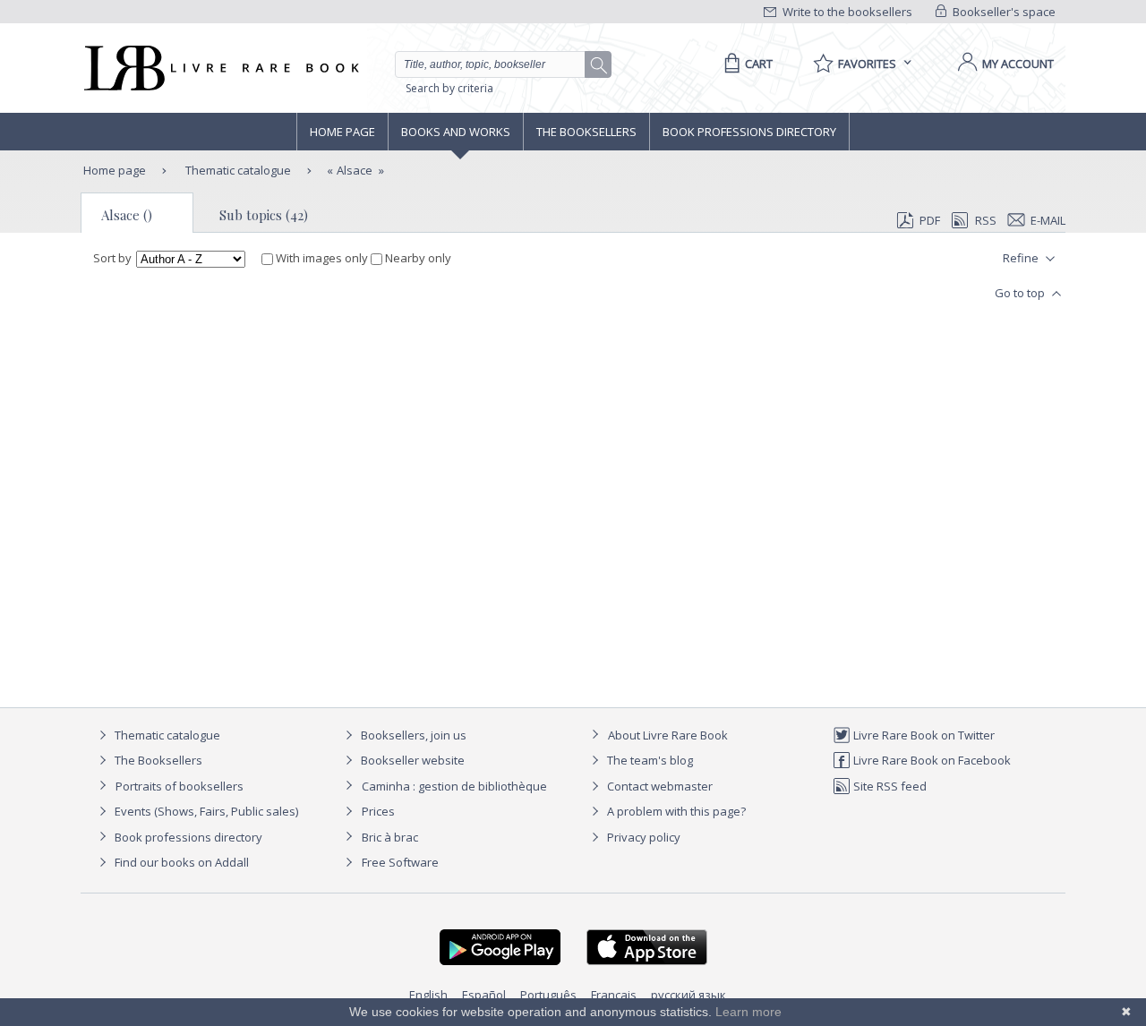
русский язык (688, 995)
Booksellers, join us (412, 735)
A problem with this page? (675, 811)
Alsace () (126, 215)
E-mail (1048, 220)
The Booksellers (586, 132)
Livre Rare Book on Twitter (923, 735)
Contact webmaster (658, 786)
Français (614, 995)
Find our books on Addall (180, 862)
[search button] (599, 65)
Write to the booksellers (846, 12)
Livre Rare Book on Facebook (931, 760)
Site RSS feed (889, 786)
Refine (1022, 258)
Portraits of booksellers (179, 786)
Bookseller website (411, 760)
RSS (985, 220)
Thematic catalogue (237, 170)
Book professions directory (749, 132)
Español (484, 995)
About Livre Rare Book (668, 735)
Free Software (400, 862)
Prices (378, 811)
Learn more (748, 1012)
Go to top (1021, 293)
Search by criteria (449, 88)
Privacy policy (642, 837)
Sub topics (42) (263, 215)
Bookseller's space (1003, 12)
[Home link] (220, 68)
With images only (322, 258)
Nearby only (416, 258)
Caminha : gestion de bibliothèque (454, 786)
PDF (929, 220)
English (428, 995)
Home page (342, 132)
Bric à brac (390, 837)
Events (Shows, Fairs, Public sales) (205, 811)
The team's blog (648, 760)
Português (548, 995)
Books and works (455, 132)
